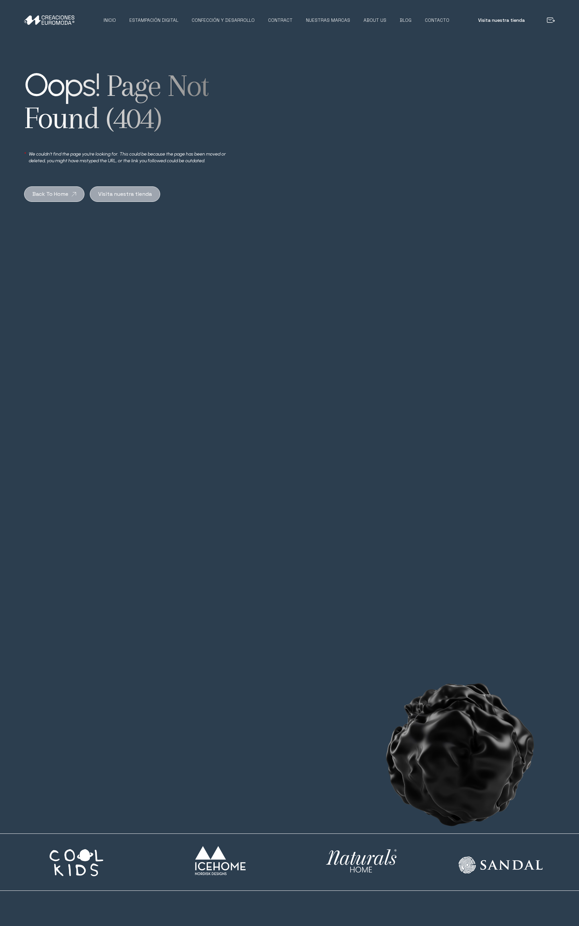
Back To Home (50, 193)
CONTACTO (437, 20)
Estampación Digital (153, 20)
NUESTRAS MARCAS (328, 20)
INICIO (110, 20)
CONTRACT (280, 20)
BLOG (405, 20)
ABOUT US (375, 20)
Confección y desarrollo (223, 20)
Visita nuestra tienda (501, 20)
